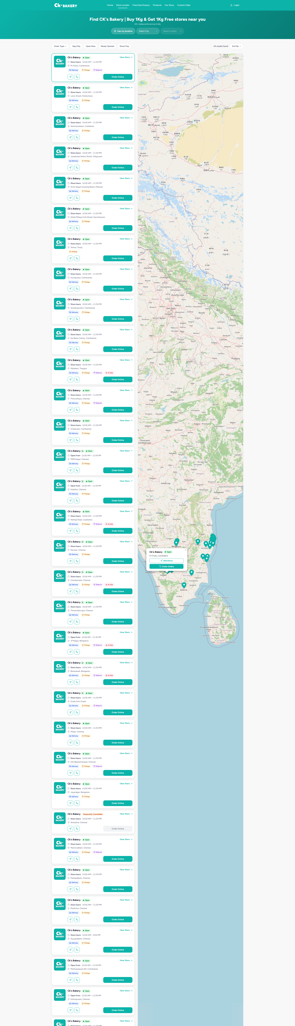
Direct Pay (124, 46)
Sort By (235, 46)
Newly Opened (107, 46)
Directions (168, 560)
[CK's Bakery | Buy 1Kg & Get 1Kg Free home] (78, 5)
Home (110, 5)
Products (157, 5)
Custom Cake (183, 5)
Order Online (118, 77)
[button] (203, 557)
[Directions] (70, 77)
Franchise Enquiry (141, 5)
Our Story (169, 5)
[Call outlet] (77, 77)
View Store (125, 57)
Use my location (125, 31)
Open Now (90, 46)
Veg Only (76, 46)
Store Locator (122, 5)
